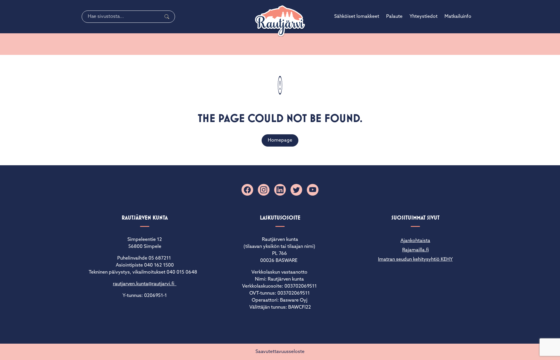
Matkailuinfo (457, 16)
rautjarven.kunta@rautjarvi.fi (144, 284)
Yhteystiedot (424, 16)
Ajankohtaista (415, 241)
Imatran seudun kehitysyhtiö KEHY (415, 259)
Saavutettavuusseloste (280, 351)
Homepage (280, 140)
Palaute (394, 16)
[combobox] (128, 17)
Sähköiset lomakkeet (356, 16)
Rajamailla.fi (415, 250)
